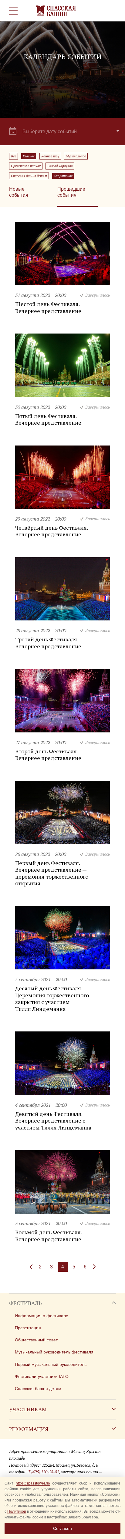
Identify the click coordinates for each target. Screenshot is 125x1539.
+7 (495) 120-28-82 (42, 1472)
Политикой (16, 1511)
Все (13, 156)
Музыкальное (76, 156)
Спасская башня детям (29, 176)
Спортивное (63, 176)
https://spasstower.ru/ (33, 1483)
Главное (29, 156)
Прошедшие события (71, 192)
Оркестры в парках (26, 166)
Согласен (62, 1528)
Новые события (18, 192)
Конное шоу (50, 156)
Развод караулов (60, 166)
